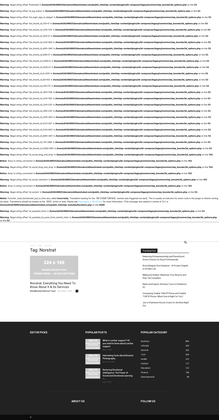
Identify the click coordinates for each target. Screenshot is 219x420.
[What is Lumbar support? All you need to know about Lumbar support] (92, 344)
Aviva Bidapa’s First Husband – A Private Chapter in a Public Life (165, 267)
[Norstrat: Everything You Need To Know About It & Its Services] (54, 268)
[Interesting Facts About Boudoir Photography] (92, 359)
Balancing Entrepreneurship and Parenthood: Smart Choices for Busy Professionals (164, 258)
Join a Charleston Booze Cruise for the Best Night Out (166, 304)
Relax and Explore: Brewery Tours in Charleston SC (165, 285)
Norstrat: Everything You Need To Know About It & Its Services (53, 285)
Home (32, 245)
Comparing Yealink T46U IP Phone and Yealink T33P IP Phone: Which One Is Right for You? (164, 295)
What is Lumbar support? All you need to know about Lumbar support (118, 343)
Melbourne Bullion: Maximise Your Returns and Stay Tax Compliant (164, 276)
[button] (185, 242)
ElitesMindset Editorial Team (43, 291)
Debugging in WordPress (90, 201)
